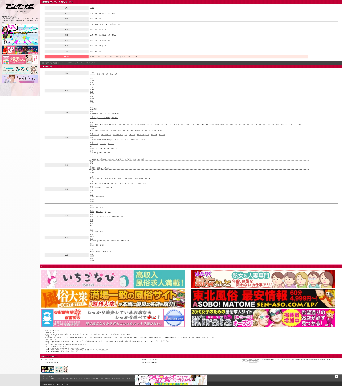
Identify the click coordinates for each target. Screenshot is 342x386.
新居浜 (113, 240)
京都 (100, 35)
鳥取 (104, 40)
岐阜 (96, 29)
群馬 (119, 24)
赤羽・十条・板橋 (174, 124)
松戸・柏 (114, 139)
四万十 (102, 245)
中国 (66, 40)
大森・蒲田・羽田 (260, 124)
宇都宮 (92, 148)
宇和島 (123, 240)
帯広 (103, 74)
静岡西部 (92, 168)
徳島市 (92, 236)
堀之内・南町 (121, 130)
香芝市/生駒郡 (100, 196)
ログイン (15, 11)
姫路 (91, 183)
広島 (96, 40)
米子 (91, 221)
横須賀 (160, 130)
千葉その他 (143, 139)
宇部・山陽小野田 (105, 216)
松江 (91, 225)
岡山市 (92, 207)
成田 (127, 139)
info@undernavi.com (153, 362)
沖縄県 (92, 260)
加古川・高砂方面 (104, 183)
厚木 (146, 130)
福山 (109, 212)
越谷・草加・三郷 (118, 135)
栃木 (114, 24)
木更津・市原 (134, 139)
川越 (126, 135)
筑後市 (105, 251)
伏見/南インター (99, 187)
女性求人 (66, 56)
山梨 (91, 18)
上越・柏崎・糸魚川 (113, 113)
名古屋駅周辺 (94, 159)
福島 (113, 13)
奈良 (109, 35)
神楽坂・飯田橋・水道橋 (217, 124)
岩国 (113, 216)
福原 (96, 183)
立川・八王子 (293, 124)
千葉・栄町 (93, 139)
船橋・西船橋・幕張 (104, 139)
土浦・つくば (94, 144)
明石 (112, 183)
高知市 (92, 245)
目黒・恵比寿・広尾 (106, 124)
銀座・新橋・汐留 (248, 124)
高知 (104, 46)
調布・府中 (284, 124)
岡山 (91, 40)
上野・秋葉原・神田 (202, 124)
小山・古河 (99, 148)
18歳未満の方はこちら (53, 63)
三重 (104, 29)
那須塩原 (106, 148)
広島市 (92, 212)
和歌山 (114, 35)
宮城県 (92, 89)
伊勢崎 (100, 153)
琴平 (101, 231)
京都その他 (109, 187)
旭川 (107, 74)
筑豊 (109, 251)
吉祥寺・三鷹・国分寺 (273, 124)
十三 (102, 179)
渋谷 (114, 124)
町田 (300, 124)
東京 (91, 24)
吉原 (227, 124)
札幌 (98, 74)
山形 (109, 13)
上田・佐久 (93, 118)
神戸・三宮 (118, 183)
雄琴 (91, 192)
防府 (117, 216)
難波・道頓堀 (128, 179)
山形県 (92, 98)
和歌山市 (92, 201)
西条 (108, 240)
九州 (66, 51)
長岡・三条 (103, 113)
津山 (101, 207)
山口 (100, 40)
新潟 (96, 18)
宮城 (100, 13)
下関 (122, 216)
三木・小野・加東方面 (129, 183)
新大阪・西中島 (94, 179)
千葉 (106, 24)
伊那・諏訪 (115, 118)
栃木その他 (114, 148)
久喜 (147, 135)
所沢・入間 (132, 135)
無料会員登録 (23, 11)
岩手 (96, 13)
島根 (109, 40)
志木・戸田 (162, 135)
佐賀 (96, 51)
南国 (97, 245)
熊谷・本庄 (154, 135)
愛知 (91, 29)
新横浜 (96, 130)
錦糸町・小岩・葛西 (235, 124)
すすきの (92, 74)
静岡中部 (99, 168)
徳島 (96, 46)
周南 (91, 216)
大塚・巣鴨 (164, 124)
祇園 (91, 187)
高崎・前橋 (93, 153)
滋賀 (104, 35)
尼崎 (144, 183)
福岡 (91, 51)
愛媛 (100, 46)
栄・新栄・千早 (120, 159)
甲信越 (66, 18)
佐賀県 (92, 256)
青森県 (92, 80)
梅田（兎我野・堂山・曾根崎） (114, 179)
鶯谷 (194, 124)
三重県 (92, 172)
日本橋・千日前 (138, 179)
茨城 (110, 24)
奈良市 (92, 196)
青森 (91, 13)
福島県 (92, 102)
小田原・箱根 (152, 130)
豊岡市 (139, 183)
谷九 (146, 179)
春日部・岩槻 (141, 135)
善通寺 (96, 231)
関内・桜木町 (104, 130)
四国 (66, 46)
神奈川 (96, 24)
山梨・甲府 (93, 109)
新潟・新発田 (94, 113)
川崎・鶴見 (113, 130)
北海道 (92, 8)
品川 (91, 124)
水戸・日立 (103, 144)
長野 (100, 18)
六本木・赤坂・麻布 (123, 124)
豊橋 (134, 159)
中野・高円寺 (151, 124)
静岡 (100, 29)
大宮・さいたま (94, 135)
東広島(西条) (99, 212)
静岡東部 (106, 168)
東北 (66, 13)
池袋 (157, 124)
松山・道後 (93, 240)
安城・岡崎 (141, 159)
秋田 (104, 13)
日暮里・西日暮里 (186, 124)
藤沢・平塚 (130, 130)
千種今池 (128, 159)
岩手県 (92, 85)
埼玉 (101, 24)
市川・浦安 (121, 139)
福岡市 (92, 251)
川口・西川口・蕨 (106, 135)
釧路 (111, 74)
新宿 (132, 124)
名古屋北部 (103, 159)
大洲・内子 (101, 240)
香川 (91, 46)
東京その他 (93, 126)
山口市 (96, 216)
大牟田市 (98, 251)
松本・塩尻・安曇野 (104, 118)
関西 (66, 35)
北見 (116, 74)
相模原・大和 (139, 130)
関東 (66, 24)
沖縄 (100, 51)
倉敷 (97, 207)
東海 (111, 56)
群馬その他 (107, 153)
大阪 (91, 35)
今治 (117, 240)
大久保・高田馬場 (140, 124)
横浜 (91, 130)
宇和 (127, 240)
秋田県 (92, 93)
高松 (91, 231)
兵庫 (96, 35)
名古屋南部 (111, 159)
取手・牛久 (111, 144)
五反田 (96, 124)
